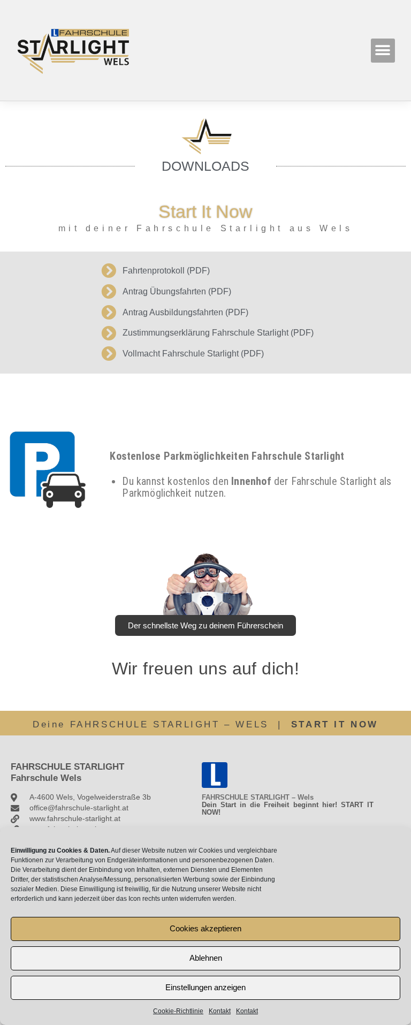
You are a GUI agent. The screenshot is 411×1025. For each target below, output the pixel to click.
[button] (383, 51)
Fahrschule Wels (46, 778)
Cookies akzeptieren (205, 928)
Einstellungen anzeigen (205, 987)
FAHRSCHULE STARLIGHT (67, 767)
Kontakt (220, 1011)
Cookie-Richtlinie (178, 1011)
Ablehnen (205, 957)
